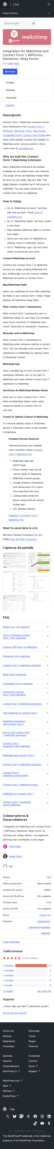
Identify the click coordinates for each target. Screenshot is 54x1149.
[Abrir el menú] (49, 4)
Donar (33, 1066)
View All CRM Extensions (23, 539)
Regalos (34, 1071)
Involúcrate (34, 1055)
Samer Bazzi (15, 856)
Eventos (33, 1060)
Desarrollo (11, 97)
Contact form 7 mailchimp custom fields (15, 774)
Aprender (7, 1055)
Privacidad (8, 1046)
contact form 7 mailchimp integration (22, 703)
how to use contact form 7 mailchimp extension (16, 734)
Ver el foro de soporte (14, 1012)
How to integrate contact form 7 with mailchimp (16, 636)
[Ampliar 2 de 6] (22, 574)
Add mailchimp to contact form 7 (20, 713)
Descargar (10, 71)
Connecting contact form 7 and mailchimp (14, 693)
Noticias (7, 1036)
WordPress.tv (11, 1071)
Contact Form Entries (34, 135)
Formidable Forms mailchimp (18, 683)
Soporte (10, 105)
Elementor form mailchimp (16, 656)
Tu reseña (8, 991)
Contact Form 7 (36, 126)
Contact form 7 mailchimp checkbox (22, 764)
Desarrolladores (11, 1066)
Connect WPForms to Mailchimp (20, 647)
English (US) (45, 915)
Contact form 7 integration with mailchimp (16, 745)
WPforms (8, 130)
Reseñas (10, 90)
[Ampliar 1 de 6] (22, 556)
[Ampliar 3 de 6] (22, 598)
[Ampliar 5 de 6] (47, 579)
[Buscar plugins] (33, 23)
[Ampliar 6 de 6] (47, 594)
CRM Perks (13, 63)
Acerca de (8, 1030)
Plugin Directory (10, 13)
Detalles (10, 82)
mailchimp (45, 933)
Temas (32, 1036)
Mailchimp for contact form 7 (18, 793)
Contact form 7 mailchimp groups (20, 784)
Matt (7, 1085)
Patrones (33, 1046)
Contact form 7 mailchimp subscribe (22, 665)
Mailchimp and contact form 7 (19, 755)
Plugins (32, 1041)
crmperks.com (25, 148)
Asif (11, 866)
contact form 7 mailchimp (39, 928)
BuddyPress (11, 1096)
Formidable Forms (12, 135)
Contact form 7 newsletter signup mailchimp (17, 803)
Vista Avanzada (11, 941)
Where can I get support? (16, 627)
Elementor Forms (23, 130)
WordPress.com (12, 1080)
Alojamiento (9, 1041)
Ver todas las (44, 991)
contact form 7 (44, 922)
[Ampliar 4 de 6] (47, 556)
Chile (12, 1109)
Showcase (34, 1030)
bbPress (9, 1091)
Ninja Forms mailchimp (14, 674)
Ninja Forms (39, 130)
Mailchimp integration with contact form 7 (14, 722)
